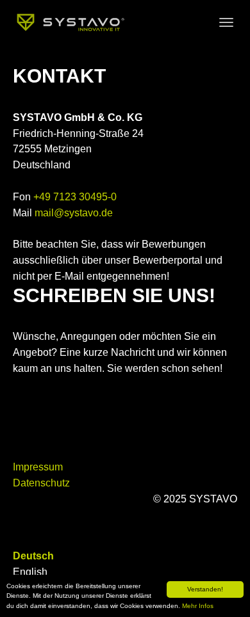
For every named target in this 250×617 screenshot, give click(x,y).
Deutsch (33, 555)
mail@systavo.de (74, 212)
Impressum (38, 466)
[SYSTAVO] (73, 22)
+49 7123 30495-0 (75, 196)
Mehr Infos (197, 605)
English (30, 571)
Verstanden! (205, 589)
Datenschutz (41, 482)
